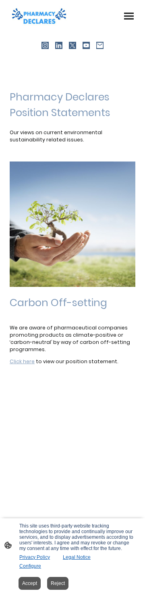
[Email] (100, 45)
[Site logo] (39, 16)
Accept (29, 583)
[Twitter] (72, 45)
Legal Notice (77, 557)
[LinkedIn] (58, 45)
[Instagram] (45, 45)
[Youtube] (86, 45)
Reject (58, 583)
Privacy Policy (34, 557)
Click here (22, 361)
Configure (30, 566)
